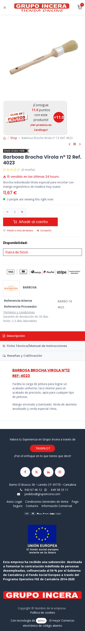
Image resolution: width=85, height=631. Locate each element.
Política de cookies (42, 612)
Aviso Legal (15, 501)
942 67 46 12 (33, 490)
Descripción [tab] (15, 336)
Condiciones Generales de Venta (46, 501)
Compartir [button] (45, 230)
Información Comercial (56, 506)
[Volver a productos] (74, 144)
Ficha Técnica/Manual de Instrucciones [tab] (36, 346)
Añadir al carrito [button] (33, 221)
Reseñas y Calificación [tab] (24, 356)
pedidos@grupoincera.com (42, 494)
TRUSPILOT (42, 448)
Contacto (32, 506)
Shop (13, 138)
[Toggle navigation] (4, 7)
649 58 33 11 (60, 490)
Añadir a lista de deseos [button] (20, 230)
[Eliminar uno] (7, 212)
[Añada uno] (22, 212)
